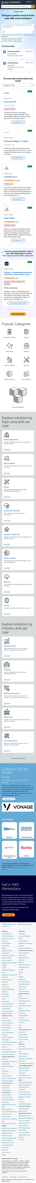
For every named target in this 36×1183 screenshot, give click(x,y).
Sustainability (5, 1001)
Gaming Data (5, 1102)
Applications (22, 979)
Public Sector (5, 996)
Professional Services (25, 1029)
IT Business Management (8, 1078)
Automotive (22, 933)
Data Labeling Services (25, 1001)
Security (4, 967)
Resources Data (6, 1116)
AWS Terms (5, 1177)
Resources (22, 1044)
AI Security (4, 1018)
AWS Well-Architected (7, 936)
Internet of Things (6, 958)
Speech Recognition (24, 1020)
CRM (3, 1068)
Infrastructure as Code (8, 1142)
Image (20, 1008)
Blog (20, 1051)
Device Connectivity (24, 981)
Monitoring (5, 1150)
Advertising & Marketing (8, 970)
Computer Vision (23, 998)
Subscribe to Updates (24, 1120)
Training (21, 1041)
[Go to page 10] (25, 309)
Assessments (22, 1032)
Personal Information (24, 1123)
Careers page (13, 1168)
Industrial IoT (22, 989)
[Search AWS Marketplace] (33, 6)
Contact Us (21, 1139)
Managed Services (23, 1037)
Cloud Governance (7, 1090)
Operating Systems (24, 967)
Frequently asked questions (26, 1063)
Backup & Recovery (24, 953)
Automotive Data (6, 1095)
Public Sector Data (7, 1114)
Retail (3, 999)
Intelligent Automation (25, 1010)
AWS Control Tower (7, 1006)
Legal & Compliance (7, 1037)
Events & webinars (24, 1053)
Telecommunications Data (9, 1123)
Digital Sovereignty (7, 950)
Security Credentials (24, 1132)
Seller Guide (22, 1073)
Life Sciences (5, 987)
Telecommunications (7, 1004)
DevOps (4, 948)
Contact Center (6, 1064)
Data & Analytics (6, 943)
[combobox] (16, 6)
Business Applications (8, 938)
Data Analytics (22, 955)
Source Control (6, 1152)
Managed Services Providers (9, 963)
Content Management (8, 1066)
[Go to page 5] (16, 309)
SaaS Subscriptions (24, 1108)
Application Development (8, 1130)
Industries (22, 931)
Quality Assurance (7, 1044)
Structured (21, 1022)
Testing (4, 1155)
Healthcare (5, 982)
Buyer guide (22, 1061)
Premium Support (23, 1039)
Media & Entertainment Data (9, 1111)
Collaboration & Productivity (9, 1061)
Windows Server (23, 1111)
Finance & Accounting (8, 1032)
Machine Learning (6, 960)
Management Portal (24, 1068)
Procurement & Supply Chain (9, 1042)
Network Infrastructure (25, 965)
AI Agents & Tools (6, 933)
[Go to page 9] (23, 309)
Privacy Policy (13, 1177)
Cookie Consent (22, 1177)
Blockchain (5, 1059)
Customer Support (7, 1027)
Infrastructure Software (8, 955)
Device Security (23, 986)
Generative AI (5, 953)
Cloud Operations (7, 1083)
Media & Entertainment (8, 989)
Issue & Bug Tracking (7, 1145)
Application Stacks (7, 1135)
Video (20, 1027)
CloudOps (4, 941)
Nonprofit (4, 991)
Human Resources (7, 1076)
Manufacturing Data (7, 1109)
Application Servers (7, 1133)
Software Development (8, 1054)
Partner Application (24, 1075)
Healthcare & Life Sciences (26, 943)
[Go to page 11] (27, 309)
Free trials (21, 1101)
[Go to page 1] (9, 309)
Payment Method (23, 1125)
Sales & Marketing (7, 1049)
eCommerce (5, 1071)
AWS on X (6, 926)
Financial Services (6, 979)
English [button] (28, 1)
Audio (20, 996)
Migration (4, 965)
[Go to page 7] (20, 309)
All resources (22, 1046)
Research (4, 1047)
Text (20, 1025)
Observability (5, 1039)
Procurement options (24, 1092)
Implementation (23, 1034)
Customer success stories (25, 1058)
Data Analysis (5, 1030)
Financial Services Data (8, 1099)
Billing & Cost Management (26, 1118)
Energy (4, 972)
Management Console (25, 1115)
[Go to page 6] (18, 309)
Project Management (7, 1081)
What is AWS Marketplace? (26, 1082)
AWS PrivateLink (6, 1008)
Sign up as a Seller (23, 1070)
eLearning (4, 1073)
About (20, 1080)
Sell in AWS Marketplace (26, 1065)
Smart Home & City (24, 991)
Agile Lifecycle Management (9, 1128)
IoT (20, 974)
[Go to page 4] (14, 309)
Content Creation (6, 1020)
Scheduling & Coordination (9, 1052)
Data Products (5, 945)
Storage (21, 972)
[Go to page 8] (21, 309)
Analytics (21, 976)
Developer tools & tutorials (26, 1049)
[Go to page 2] (11, 309)
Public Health (5, 994)
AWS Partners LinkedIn (26, 924)
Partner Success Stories (25, 1078)
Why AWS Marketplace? (25, 1085)
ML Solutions (22, 1013)
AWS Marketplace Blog (10, 924)
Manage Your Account (25, 1113)
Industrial (4, 984)
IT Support (4, 1035)
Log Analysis (5, 1147)
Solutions (5, 931)
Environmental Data (7, 1097)
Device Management (24, 984)
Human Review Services (25, 1005)
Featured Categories (25, 1106)
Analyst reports (23, 1056)
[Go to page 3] (13, 309)
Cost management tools (25, 1094)
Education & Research (24, 936)
